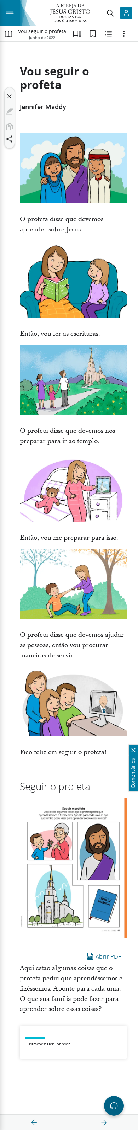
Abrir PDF (108, 956)
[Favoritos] (93, 34)
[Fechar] (9, 96)
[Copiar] (9, 127)
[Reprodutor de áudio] (114, 1106)
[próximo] (103, 1122)
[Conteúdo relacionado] (108, 34)
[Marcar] (9, 111)
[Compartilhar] (9, 139)
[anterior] (34, 1122)
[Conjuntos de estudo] (77, 34)
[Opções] (124, 34)
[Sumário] (8, 33)
